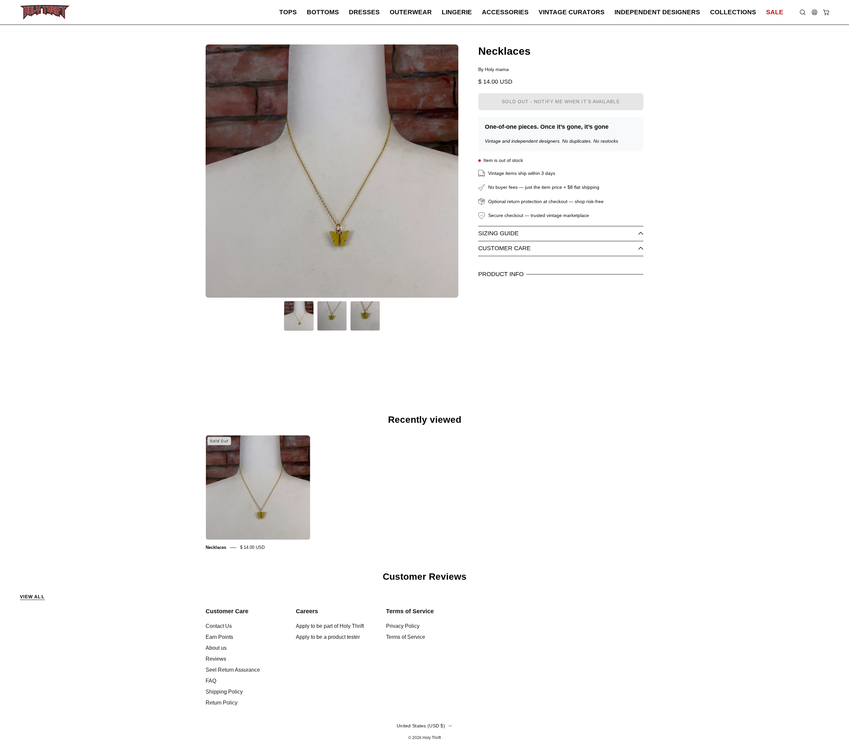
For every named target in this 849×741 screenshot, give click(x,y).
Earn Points (219, 637)
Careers (307, 611)
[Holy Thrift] (45, 12)
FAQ (211, 681)
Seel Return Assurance (233, 670)
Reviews (216, 659)
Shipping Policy (224, 692)
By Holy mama (493, 69)
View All (32, 596)
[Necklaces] (299, 316)
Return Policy (221, 702)
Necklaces (216, 547)
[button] (288, 12)
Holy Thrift (432, 737)
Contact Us (219, 626)
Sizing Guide (498, 233)
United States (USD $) (421, 725)
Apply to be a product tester (328, 637)
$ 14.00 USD (252, 547)
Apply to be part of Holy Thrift (330, 626)
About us (216, 648)
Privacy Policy (403, 626)
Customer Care (504, 248)
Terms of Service (410, 611)
